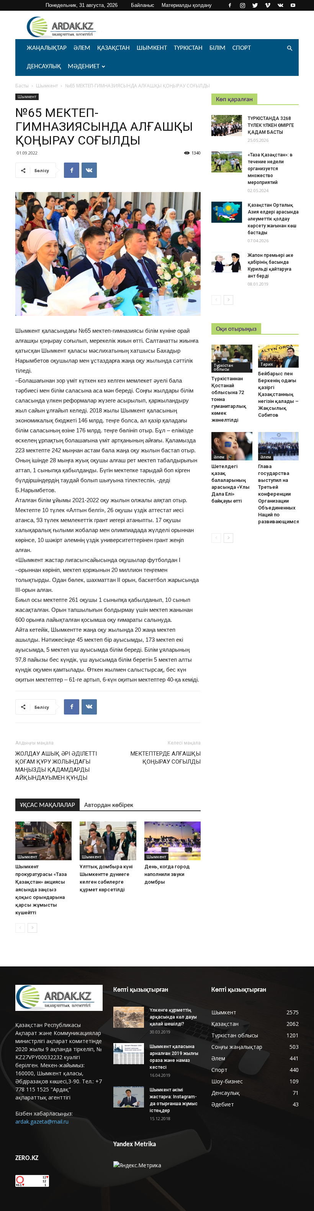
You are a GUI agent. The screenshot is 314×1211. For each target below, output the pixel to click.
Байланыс (142, 5)
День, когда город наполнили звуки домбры (167, 874)
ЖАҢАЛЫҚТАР (47, 48)
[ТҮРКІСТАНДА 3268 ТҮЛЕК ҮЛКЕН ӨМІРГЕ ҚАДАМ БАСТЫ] (226, 125)
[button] (289, 48)
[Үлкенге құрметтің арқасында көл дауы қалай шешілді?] (128, 1017)
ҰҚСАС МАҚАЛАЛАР (47, 805)
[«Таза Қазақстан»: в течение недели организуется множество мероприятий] (226, 162)
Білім (217, 48)
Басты (22, 85)
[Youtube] (293, 5)
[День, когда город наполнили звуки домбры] (172, 841)
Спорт (241, 48)
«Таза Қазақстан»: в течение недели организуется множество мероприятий (270, 168)
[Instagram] (242, 5)
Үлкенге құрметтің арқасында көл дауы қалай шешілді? (173, 1017)
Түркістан (188, 48)
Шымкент (152, 48)
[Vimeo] (267, 5)
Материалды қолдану (187, 5)
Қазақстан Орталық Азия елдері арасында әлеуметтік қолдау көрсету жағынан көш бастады (273, 218)
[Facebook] (230, 5)
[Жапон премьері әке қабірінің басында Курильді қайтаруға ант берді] (226, 262)
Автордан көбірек (108, 805)
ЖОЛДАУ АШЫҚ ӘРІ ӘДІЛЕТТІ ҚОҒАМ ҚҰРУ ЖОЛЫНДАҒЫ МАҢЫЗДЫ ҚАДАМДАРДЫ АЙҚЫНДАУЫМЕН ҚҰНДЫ (56, 765)
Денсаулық (44, 66)
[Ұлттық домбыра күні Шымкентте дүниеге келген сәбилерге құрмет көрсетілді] (108, 841)
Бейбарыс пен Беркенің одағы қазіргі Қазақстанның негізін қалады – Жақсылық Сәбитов (278, 394)
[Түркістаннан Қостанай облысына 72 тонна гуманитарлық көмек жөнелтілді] (231, 359)
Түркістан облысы (223, 367)
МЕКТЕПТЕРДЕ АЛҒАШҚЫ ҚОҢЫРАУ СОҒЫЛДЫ (166, 757)
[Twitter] (255, 5)
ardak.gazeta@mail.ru (42, 1121)
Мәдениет (84, 66)
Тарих (266, 364)
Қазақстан (113, 48)
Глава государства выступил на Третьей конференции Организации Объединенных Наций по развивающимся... (281, 493)
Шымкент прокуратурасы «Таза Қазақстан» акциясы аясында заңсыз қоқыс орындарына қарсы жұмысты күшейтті (41, 889)
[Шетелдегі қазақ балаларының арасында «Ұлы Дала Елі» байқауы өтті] (231, 446)
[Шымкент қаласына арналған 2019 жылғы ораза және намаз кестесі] (128, 1053)
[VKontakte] (280, 5)
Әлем (82, 48)
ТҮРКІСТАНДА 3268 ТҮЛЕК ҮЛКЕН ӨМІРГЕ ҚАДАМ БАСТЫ (271, 125)
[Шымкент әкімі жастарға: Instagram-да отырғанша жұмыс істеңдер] (128, 1096)
